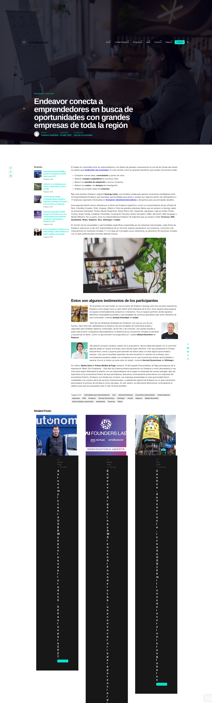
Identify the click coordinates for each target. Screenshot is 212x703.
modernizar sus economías (97, 170)
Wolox (120, 401)
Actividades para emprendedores (97, 395)
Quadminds (100, 401)
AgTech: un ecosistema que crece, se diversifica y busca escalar (54, 186)
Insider (130, 398)
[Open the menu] (24, 42)
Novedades (38, 94)
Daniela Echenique (126, 395)
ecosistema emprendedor (145, 395)
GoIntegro (121, 398)
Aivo (114, 395)
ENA (84, 398)
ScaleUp (180, 42)
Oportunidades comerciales (82, 401)
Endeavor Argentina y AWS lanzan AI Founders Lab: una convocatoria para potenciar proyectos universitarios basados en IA (54, 216)
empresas (76, 398)
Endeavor (92, 398)
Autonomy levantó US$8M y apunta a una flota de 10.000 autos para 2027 (54, 173)
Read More (61, 666)
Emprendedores (164, 395)
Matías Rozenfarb (151, 398)
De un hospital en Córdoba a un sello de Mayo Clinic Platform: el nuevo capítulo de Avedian (56, 231)
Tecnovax (111, 401)
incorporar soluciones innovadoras (121, 200)
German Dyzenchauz (106, 398)
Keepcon (139, 398)
